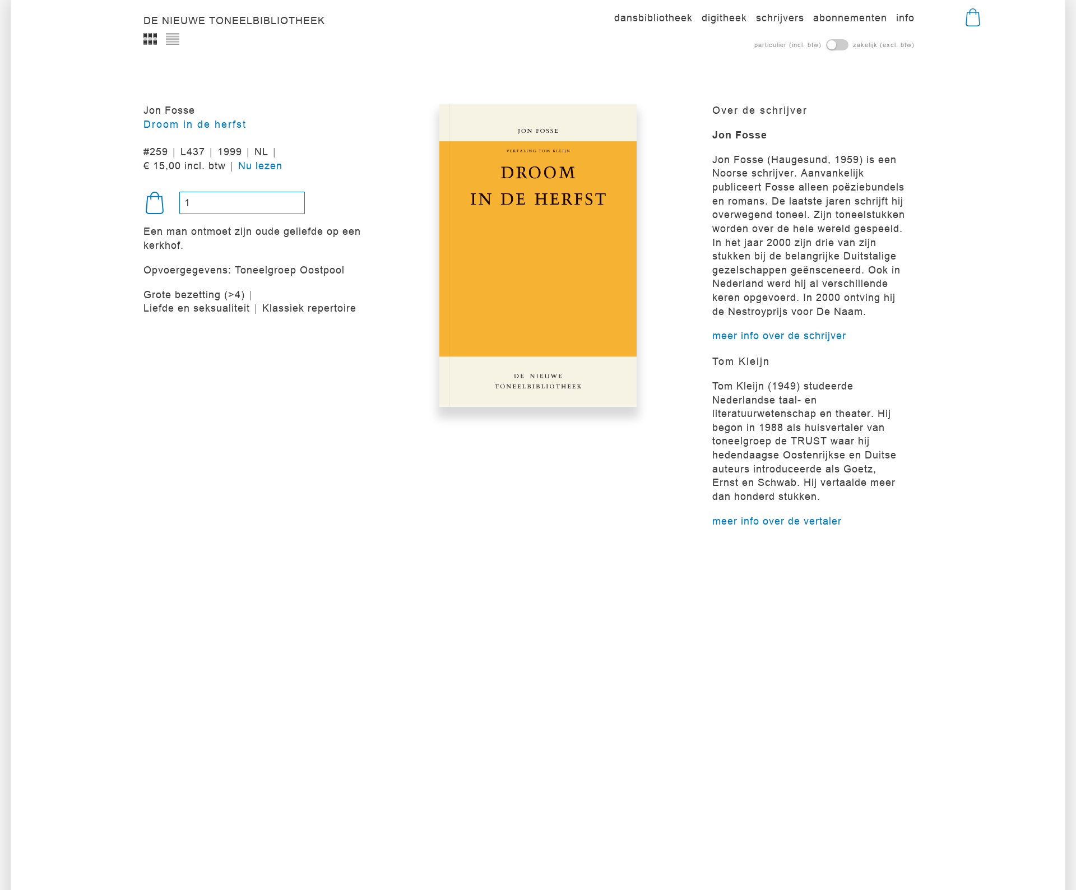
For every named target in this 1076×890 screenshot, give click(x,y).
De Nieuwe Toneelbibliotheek (234, 20)
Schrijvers (780, 18)
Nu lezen (260, 165)
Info (905, 18)
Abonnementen (850, 18)
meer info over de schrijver (779, 335)
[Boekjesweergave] (150, 39)
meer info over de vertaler (777, 521)
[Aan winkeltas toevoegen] (154, 203)
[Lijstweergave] (172, 39)
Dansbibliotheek (653, 18)
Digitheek (724, 18)
